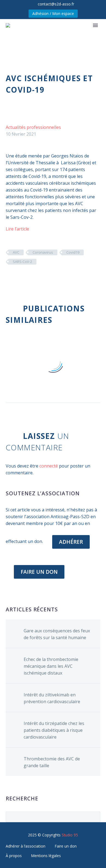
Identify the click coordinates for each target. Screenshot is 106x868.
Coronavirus (43, 252)
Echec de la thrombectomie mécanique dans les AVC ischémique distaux (51, 666)
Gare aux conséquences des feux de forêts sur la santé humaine (57, 634)
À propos (14, 855)
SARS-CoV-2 (22, 261)
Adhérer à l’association (25, 846)
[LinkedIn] (42, 277)
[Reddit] (50, 277)
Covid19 (72, 252)
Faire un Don (39, 571)
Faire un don (66, 846)
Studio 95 (70, 834)
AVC (16, 252)
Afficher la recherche (94, 817)
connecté (48, 466)
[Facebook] (9, 277)
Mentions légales (46, 855)
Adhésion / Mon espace (53, 13)
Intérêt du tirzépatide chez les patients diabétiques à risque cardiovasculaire (54, 730)
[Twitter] (17, 277)
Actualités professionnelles (33, 127)
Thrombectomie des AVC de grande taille (52, 762)
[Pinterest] (25, 277)
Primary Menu (95, 25)
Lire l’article (17, 229)
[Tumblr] (34, 277)
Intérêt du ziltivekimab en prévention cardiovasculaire (52, 698)
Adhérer (71, 541)
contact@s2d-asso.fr (56, 4)
